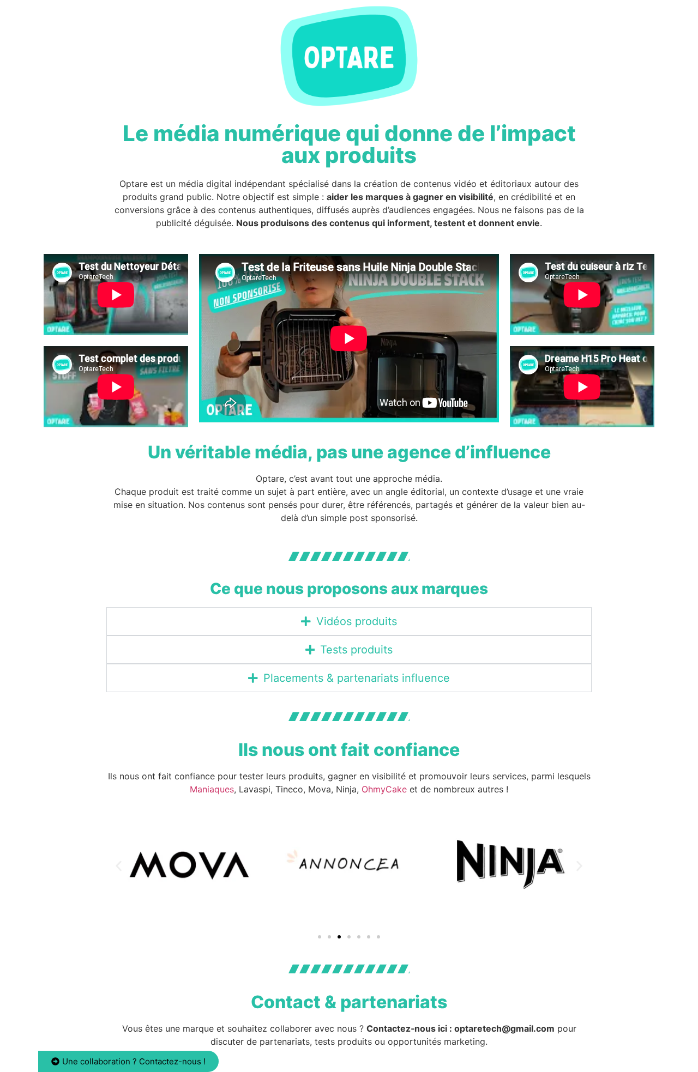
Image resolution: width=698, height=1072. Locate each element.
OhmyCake (384, 789)
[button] (118, 866)
